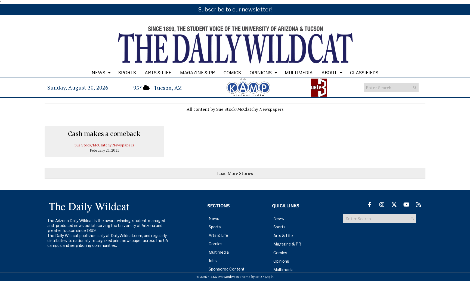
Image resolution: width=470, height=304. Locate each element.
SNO (258, 277)
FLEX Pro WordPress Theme (230, 277)
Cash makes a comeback (104, 134)
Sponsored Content (227, 269)
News (98, 72)
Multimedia (299, 72)
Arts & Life (158, 72)
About (329, 72)
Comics (232, 72)
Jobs (213, 260)
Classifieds (364, 72)
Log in (269, 277)
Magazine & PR (197, 72)
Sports (127, 72)
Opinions (261, 72)
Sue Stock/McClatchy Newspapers (104, 145)
